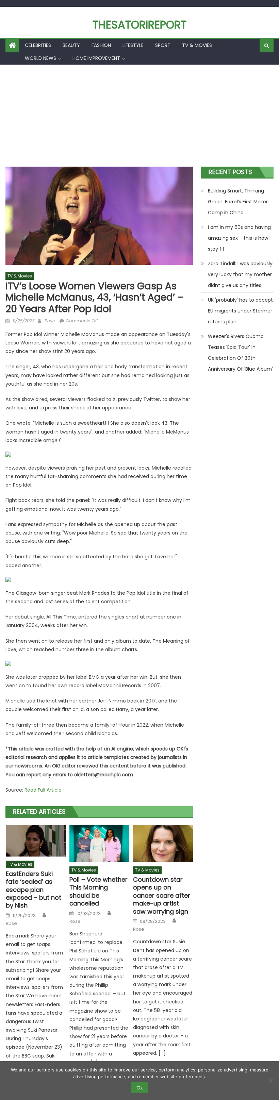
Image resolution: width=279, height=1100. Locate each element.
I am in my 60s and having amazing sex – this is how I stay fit (239, 238)
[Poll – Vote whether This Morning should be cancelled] (99, 843)
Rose (49, 321)
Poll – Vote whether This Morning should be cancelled (98, 892)
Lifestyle (133, 45)
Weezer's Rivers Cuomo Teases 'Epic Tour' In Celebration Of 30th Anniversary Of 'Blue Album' (240, 352)
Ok (139, 1087)
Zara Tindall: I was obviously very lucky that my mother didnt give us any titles (240, 274)
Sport (162, 45)
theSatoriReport (139, 24)
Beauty (71, 45)
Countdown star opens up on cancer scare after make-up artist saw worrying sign (161, 895)
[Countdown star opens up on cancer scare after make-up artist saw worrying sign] (163, 843)
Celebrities (38, 45)
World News (40, 58)
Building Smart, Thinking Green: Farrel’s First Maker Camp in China (238, 201)
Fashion (101, 45)
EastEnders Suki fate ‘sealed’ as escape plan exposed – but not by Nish (33, 890)
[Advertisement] (139, 115)
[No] (270, 1080)
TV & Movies (197, 45)
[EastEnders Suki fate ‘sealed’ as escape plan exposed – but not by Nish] (36, 841)
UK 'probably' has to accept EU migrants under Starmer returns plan (240, 311)
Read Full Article (43, 789)
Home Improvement (96, 58)
